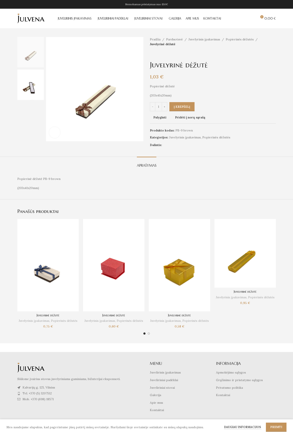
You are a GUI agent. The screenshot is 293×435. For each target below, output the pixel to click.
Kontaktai (157, 410)
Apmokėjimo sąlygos (231, 372)
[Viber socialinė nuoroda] (195, 145)
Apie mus (156, 403)
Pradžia (155, 39)
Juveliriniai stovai (162, 388)
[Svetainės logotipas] (30, 18)
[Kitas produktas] (162, 53)
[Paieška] (244, 18)
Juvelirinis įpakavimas (165, 372)
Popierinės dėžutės (240, 39)
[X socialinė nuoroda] (169, 145)
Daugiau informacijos (243, 427)
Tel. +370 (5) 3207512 (37, 393)
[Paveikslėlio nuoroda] (30, 367)
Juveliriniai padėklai (164, 380)
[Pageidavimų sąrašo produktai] (252, 18)
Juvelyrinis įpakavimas (204, 39)
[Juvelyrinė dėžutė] (48, 265)
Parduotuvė (174, 39)
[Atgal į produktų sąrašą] (157, 53)
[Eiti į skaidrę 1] (144, 333)
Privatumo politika (229, 388)
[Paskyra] (236, 18)
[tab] (146, 163)
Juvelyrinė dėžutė (48, 315)
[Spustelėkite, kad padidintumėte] (54, 132)
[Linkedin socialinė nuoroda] (185, 145)
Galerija (155, 395)
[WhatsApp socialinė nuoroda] (190, 145)
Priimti (276, 427)
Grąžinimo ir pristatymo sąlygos (239, 380)
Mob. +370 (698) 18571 (38, 399)
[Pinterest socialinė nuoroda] (180, 145)
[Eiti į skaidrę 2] (149, 333)
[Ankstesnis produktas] (152, 53)
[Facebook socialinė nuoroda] (164, 145)
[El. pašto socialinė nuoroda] (175, 145)
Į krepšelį (182, 107)
